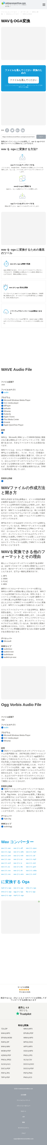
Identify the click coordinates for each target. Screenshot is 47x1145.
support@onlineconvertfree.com (23, 1139)
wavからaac (6, 848)
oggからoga (18, 892)
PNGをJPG (28, 1055)
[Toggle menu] (44, 5)
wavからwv (18, 859)
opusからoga (6, 895)
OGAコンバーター (12, 14)
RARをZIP (5, 1042)
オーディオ (25, 12)
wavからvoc (6, 874)
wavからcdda (31, 870)
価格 (23, 1122)
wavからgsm (31, 867)
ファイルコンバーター (9, 12)
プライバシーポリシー (23, 1106)
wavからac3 (6, 863)
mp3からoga (6, 888)
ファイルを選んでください (23, 80)
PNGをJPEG (6, 1060)
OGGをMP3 (28, 1051)
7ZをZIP (4, 1029)
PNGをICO (28, 1077)
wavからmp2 (31, 859)
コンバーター (17, 842)
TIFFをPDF (5, 1077)
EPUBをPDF (28, 1033)
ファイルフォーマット (23, 1100)
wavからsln (18, 870)
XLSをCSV (28, 1060)
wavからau (5, 867)
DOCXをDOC (29, 1064)
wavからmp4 (31, 852)
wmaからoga (6, 892)
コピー (41, 136)
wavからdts (18, 867)
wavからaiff (18, 848)
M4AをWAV (5, 1046)
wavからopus (31, 848)
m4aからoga (31, 888)
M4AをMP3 (5, 1033)
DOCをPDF (5, 1068)
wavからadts (19, 852)
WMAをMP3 (28, 1038)
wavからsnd (31, 863)
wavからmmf (31, 874)
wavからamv (19, 874)
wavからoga (6, 852)
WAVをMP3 (28, 1029)
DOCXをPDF (29, 1068)
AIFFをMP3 (28, 1046)
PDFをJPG (5, 1073)
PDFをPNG (28, 1073)
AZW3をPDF (6, 1055)
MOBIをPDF (6, 1051)
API (23, 1117)
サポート (23, 1111)
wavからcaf (30, 855)
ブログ (23, 1133)
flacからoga (30, 892)
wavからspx (6, 859)
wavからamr (6, 855)
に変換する (15, 882)
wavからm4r (18, 855)
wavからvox (6, 870)
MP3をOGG (28, 1042)
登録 (27, 87)
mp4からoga (19, 895)
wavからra (18, 863)
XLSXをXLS (5, 1064)
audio (6, 392)
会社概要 (23, 1095)
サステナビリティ (23, 1128)
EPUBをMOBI (6, 1038)
